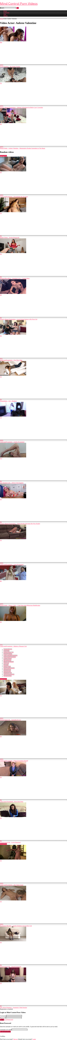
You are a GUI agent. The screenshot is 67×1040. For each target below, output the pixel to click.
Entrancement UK (8, 652)
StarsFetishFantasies (9, 668)
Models (5, 16)
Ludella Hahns (7, 658)
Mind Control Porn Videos (19, 3)
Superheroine (7, 671)
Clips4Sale (6, 651)
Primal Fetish (7, 666)
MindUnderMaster (8, 662)
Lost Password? (8, 1019)
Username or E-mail (5, 1029)
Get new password (5, 1031)
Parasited (5, 665)
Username (3, 1016)
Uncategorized (7, 676)
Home (5, 11)
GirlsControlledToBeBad (10, 655)
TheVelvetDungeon (8, 674)
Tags (4, 14)
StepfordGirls (7, 669)
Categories (6, 12)
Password (2, 1018)
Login (2, 1019)
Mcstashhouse (7, 660)
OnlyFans (6, 663)
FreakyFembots (7, 654)
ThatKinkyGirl (7, 673)
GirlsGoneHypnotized (9, 657)
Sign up (15, 1039)
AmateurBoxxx (7, 649)
